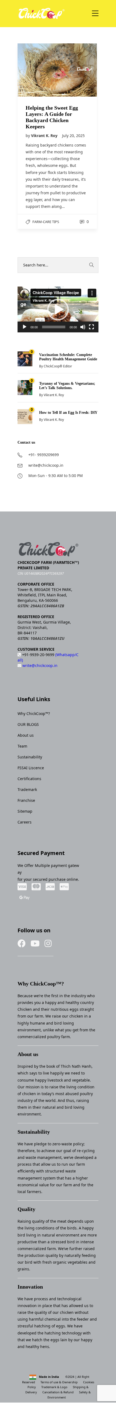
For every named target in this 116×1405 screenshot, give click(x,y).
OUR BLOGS (28, 724)
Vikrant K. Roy (45, 135)
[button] (58, 309)
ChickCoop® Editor (58, 366)
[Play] (24, 327)
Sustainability (30, 756)
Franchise (26, 800)
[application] (58, 309)
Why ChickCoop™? (34, 713)
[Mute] (83, 327)
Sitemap (25, 811)
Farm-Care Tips (45, 221)
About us (26, 735)
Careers (25, 822)
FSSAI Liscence (31, 767)
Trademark (27, 789)
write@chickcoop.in (39, 665)
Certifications (29, 778)
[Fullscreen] (91, 327)
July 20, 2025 (73, 135)
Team (22, 746)
